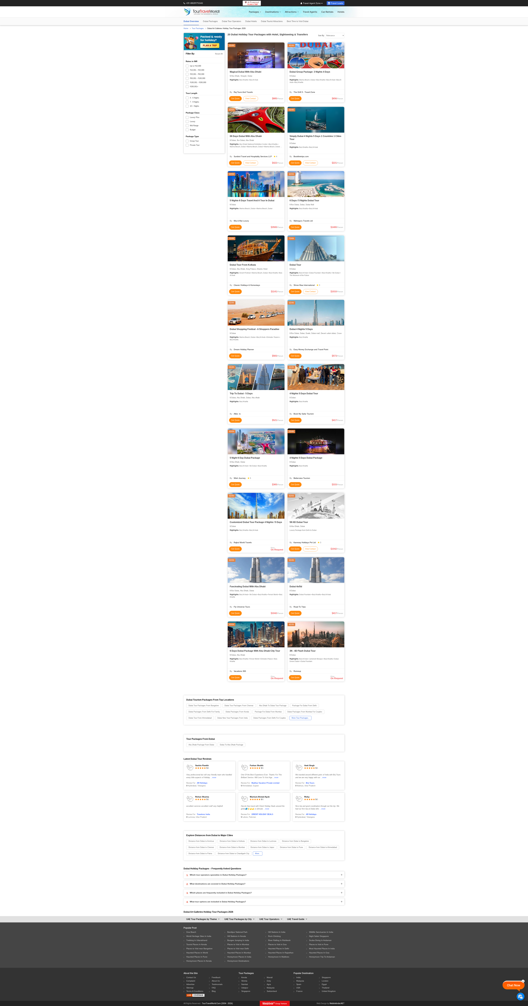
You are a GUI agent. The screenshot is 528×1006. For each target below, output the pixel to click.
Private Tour (195, 145)
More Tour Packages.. (300, 718)
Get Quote (235, 98)
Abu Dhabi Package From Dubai (201, 745)
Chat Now (513, 985)
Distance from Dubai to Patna (200, 853)
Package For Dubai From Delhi (304, 706)
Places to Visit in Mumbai (238, 944)
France (299, 991)
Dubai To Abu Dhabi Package (231, 745)
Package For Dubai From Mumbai (268, 712)
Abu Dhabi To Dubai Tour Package (272, 706)
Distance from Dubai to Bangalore (295, 841)
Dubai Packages (210, 21)
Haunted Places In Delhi (278, 948)
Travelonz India (203, 814)
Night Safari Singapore (319, 936)
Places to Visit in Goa (277, 944)
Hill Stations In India (276, 932)
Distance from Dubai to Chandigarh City (233, 853)
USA (298, 988)
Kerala (244, 977)
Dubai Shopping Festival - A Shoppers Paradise (254, 329)
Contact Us (191, 977)
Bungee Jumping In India (238, 940)
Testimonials (217, 984)
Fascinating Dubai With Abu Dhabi (248, 586)
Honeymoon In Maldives (278, 957)
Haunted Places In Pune (196, 957)
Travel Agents (310, 11)
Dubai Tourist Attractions (272, 21)
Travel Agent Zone (312, 3)
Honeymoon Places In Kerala (199, 961)
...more (213, 777)
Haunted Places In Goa (319, 953)
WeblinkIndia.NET (337, 1003)
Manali (270, 977)
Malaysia (270, 988)
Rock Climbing (274, 936)
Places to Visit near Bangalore (199, 948)
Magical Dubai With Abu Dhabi (245, 72)
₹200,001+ (194, 87)
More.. (257, 853)
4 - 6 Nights (194, 98)
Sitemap (189, 988)
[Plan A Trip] (204, 41)
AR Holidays (202, 783)
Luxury (192, 121)
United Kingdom (329, 991)
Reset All (219, 54)
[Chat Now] (520, 996)
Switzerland (272, 991)
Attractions (291, 11)
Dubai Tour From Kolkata (243, 265)
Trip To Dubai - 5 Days (241, 393)
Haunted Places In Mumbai (239, 953)
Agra (269, 984)
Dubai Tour (295, 265)
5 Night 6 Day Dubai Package (245, 458)
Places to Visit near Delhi (238, 948)
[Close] (523, 981)
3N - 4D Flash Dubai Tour (303, 651)
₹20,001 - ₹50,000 (197, 74)
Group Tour (194, 141)
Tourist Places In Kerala (196, 944)
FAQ (214, 988)
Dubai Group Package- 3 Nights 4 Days (310, 72)
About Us (216, 981)
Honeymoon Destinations (238, 961)
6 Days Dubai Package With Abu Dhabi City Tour (255, 651)
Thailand (325, 988)
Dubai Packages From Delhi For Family (204, 712)
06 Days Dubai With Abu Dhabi (246, 136)
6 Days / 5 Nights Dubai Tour (304, 200)
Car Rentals (327, 11)
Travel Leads (337, 3)
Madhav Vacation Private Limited (265, 783)
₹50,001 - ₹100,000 (197, 78)
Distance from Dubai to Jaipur (262, 847)
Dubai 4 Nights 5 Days (301, 329)
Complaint (190, 981)
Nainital (244, 984)
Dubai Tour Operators (231, 21)
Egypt (324, 984)
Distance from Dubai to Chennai (201, 847)
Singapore (245, 991)
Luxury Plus (194, 117)
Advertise (190, 984)
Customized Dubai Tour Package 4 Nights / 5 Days (256, 522)
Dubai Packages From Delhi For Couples (269, 718)
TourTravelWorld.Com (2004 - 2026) (217, 1003)
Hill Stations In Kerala (236, 936)
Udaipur (244, 988)
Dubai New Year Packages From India (232, 718)
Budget (193, 130)
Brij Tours (310, 783)
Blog (214, 991)
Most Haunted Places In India (322, 948)
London (325, 981)
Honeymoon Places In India (239, 957)
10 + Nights (194, 106)
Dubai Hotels (251, 21)
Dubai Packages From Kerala (237, 712)
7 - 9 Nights (194, 102)
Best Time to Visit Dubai (297, 21)
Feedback (216, 977)
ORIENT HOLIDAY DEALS (262, 814)
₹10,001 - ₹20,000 (197, 70)
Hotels (341, 11)
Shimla (244, 981)
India (298, 977)
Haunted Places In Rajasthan (280, 953)
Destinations (272, 11)
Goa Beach (191, 932)
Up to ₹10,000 (195, 66)
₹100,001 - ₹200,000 (198, 82)
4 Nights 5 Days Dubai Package (306, 458)
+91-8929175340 (194, 3)
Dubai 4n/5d (296, 586)
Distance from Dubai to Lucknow (263, 841)
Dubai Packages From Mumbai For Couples (304, 712)
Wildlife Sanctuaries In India (321, 932)
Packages (254, 11)
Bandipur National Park (237, 932)
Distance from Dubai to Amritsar (201, 841)
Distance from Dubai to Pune (291, 847)
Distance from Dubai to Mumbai (232, 847)
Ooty (269, 981)
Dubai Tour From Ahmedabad (200, 718)
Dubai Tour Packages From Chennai (239, 706)
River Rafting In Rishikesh (279, 940)
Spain (298, 984)
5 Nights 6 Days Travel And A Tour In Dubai (252, 200)
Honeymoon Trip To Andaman (322, 957)
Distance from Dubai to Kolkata (232, 841)
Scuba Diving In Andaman (320, 940)
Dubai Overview (191, 21)
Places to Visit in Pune (318, 944)
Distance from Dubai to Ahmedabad (323, 847)
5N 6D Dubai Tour (299, 522)
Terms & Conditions (194, 991)
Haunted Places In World (197, 953)
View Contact (250, 98)
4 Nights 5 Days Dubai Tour (304, 393)
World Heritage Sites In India (198, 936)
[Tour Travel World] (202, 12)
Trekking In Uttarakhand (196, 940)
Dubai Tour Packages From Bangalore (204, 706)
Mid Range (194, 126)
